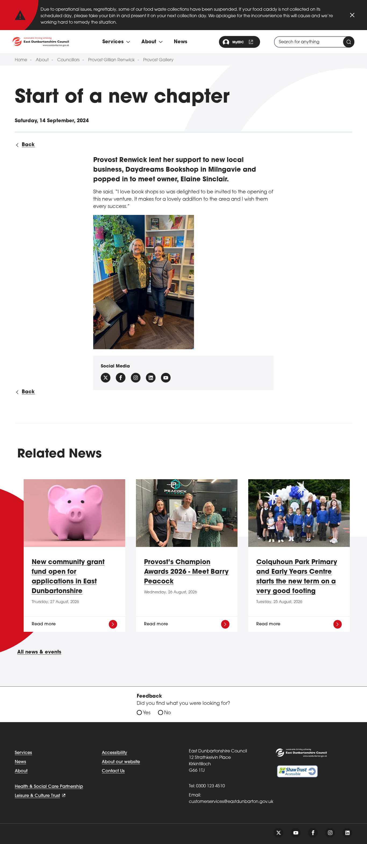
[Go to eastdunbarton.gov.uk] (41, 41)
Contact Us (113, 771)
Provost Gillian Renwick (111, 60)
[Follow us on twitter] (278, 833)
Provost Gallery (158, 60)
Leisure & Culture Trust (37, 796)
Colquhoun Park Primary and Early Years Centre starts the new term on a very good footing (296, 577)
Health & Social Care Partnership (49, 787)
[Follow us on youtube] (296, 833)
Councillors (68, 60)
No (167, 713)
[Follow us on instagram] (136, 378)
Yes (146, 713)
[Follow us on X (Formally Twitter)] (105, 378)
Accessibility (114, 753)
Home (21, 60)
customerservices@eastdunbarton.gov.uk (231, 802)
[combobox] (314, 42)
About (42, 60)
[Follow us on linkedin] (347, 833)
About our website (121, 762)
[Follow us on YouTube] (166, 378)
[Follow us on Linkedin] (151, 378)
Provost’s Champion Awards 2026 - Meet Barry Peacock (186, 572)
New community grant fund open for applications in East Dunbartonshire (68, 577)
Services (23, 753)
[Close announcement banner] (352, 15)
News (180, 42)
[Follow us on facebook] (120, 378)
